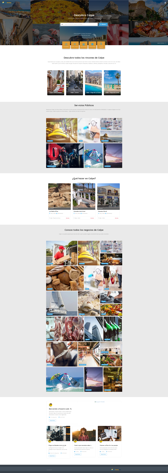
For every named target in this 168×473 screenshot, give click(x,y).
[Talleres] (111, 297)
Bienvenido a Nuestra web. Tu (60, 409)
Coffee (77, 451)
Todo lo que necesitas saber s (82, 445)
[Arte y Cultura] (111, 347)
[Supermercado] (89, 354)
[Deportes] (93, 155)
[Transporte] (61, 130)
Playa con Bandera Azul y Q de (57, 445)
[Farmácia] (111, 123)
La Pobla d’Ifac (53, 211)
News (51, 453)
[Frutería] (111, 309)
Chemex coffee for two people (109, 445)
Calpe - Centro (77, 218)
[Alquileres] (61, 303)
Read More (52, 420)
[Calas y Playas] (111, 136)
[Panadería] (65, 278)
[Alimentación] (111, 360)
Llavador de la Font (79, 211)
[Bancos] (93, 328)
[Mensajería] (61, 253)
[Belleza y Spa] (111, 259)
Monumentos (60, 213)
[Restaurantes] (112, 379)
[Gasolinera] (112, 328)
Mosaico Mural (102, 211)
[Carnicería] (65, 328)
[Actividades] (112, 155)
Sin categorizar (54, 417)
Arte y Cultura (53, 213)
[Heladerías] (89, 303)
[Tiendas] (112, 278)
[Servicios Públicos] (65, 155)
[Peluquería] (61, 354)
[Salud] (89, 130)
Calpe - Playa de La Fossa (55, 218)
